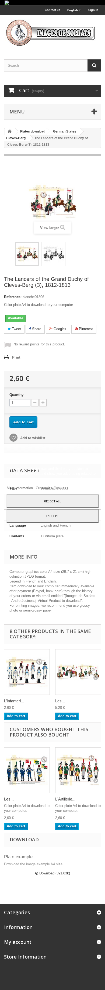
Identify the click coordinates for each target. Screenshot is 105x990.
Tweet (16, 329)
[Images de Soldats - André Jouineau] (52, 32)
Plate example (18, 856)
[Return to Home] (10, 131)
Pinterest (85, 329)
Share (36, 329)
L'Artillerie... (65, 799)
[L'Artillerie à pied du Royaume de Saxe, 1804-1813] (78, 770)
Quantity (16, 395)
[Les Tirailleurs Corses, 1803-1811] (27, 770)
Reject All (52, 501)
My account (18, 942)
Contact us (52, 10)
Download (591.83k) (54, 873)
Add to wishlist (32, 438)
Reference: (13, 297)
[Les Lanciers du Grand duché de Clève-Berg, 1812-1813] (78, 672)
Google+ (59, 329)
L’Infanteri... (14, 701)
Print (16, 357)
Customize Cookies (51, 488)
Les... (60, 701)
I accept (52, 515)
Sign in (93, 10)
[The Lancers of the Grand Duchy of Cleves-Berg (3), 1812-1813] (27, 254)
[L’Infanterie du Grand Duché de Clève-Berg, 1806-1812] (27, 672)
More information (20, 488)
